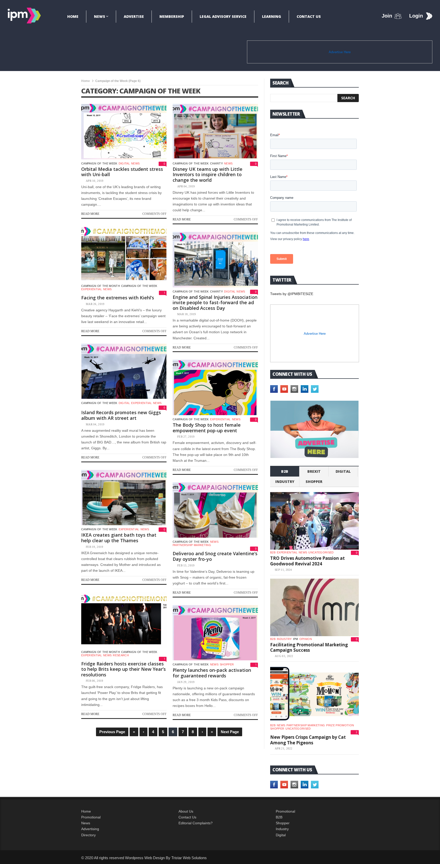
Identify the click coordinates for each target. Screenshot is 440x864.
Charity (216, 163)
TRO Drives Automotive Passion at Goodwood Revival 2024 (307, 561)
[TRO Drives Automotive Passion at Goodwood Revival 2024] (314, 521)
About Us (185, 811)
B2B (279, 817)
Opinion (305, 638)
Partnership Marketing (192, 545)
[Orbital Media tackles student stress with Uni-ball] (124, 131)
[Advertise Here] (314, 429)
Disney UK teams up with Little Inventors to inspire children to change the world (207, 174)
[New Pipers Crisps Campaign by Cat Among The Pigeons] (314, 693)
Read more (90, 214)
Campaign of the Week (99, 163)
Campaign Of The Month (100, 285)
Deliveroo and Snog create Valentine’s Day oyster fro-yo (215, 556)
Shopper (283, 823)
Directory (88, 835)
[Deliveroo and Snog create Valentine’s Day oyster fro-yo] (215, 510)
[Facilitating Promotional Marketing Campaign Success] (314, 607)
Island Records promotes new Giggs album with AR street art (121, 415)
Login (416, 16)
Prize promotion (340, 725)
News (99, 16)
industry (284, 481)
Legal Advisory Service (223, 16)
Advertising (90, 829)
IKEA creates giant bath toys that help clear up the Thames (118, 538)
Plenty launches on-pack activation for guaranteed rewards (212, 673)
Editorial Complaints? (195, 823)
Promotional (91, 817)
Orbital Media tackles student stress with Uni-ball (122, 172)
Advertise (134, 16)
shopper (227, 664)
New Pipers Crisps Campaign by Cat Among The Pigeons (308, 740)
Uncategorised (321, 552)
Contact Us (309, 16)
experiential (91, 289)
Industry (282, 829)
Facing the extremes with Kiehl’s (117, 298)
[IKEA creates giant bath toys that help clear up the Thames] (124, 497)
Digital (124, 163)
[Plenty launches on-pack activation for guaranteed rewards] (215, 633)
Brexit (314, 471)
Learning (271, 16)
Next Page (230, 732)
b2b (284, 471)
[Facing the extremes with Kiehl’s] (124, 254)
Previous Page (112, 732)
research (121, 655)
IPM (295, 638)
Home (72, 16)
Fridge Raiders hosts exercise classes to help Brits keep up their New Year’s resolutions (123, 669)
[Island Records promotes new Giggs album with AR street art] (124, 371)
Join (387, 16)
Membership (171, 16)
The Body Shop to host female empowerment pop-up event (207, 428)
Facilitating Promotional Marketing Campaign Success (309, 647)
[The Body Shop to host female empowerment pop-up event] (215, 387)
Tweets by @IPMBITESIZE (291, 294)
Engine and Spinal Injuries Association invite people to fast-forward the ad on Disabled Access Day (215, 302)
